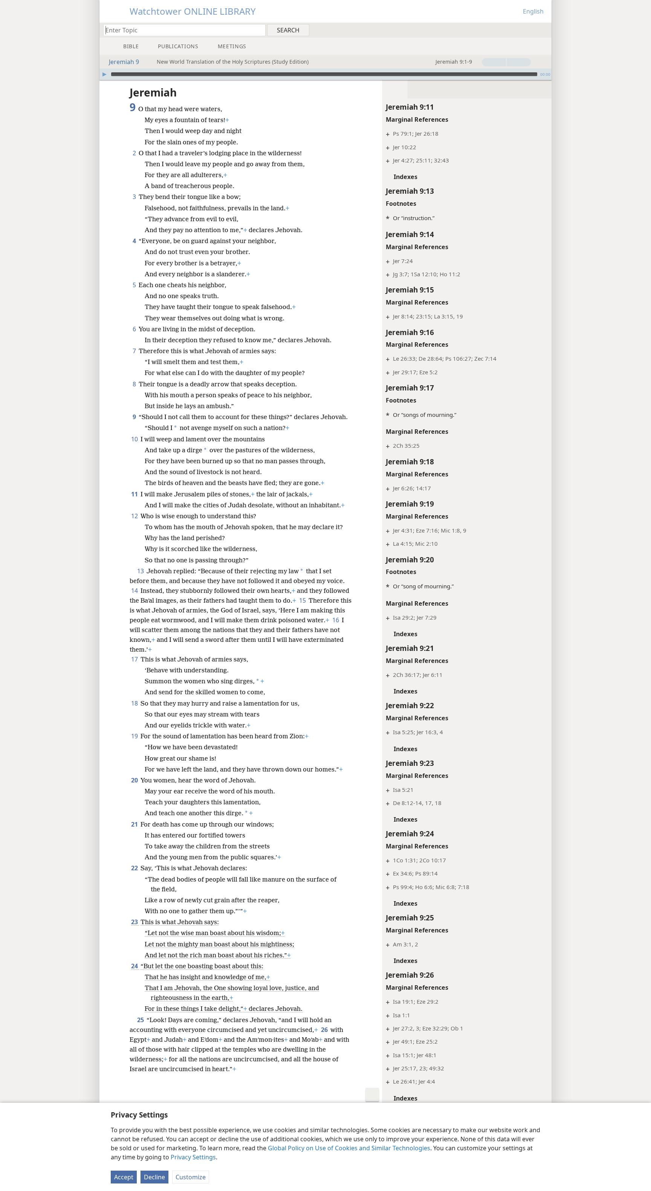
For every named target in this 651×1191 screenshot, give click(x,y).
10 (135, 439)
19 (135, 736)
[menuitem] (543, 30)
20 (135, 780)
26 (325, 1030)
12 (135, 516)
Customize (191, 1177)
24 (135, 966)
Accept (123, 1177)
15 (303, 600)
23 (135, 922)
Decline (154, 1177)
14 (135, 590)
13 (141, 571)
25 (141, 1020)
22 (135, 868)
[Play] (104, 74)
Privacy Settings (193, 1157)
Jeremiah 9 (124, 62)
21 (135, 824)
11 (135, 494)
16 (336, 620)
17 (135, 659)
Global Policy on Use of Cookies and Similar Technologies (349, 1148)
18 (135, 703)
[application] (325, 74)
